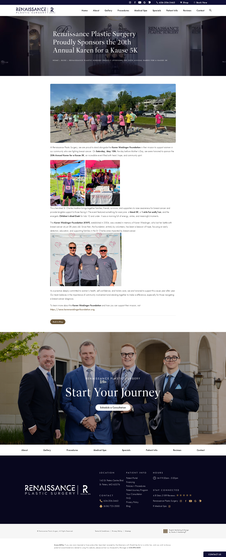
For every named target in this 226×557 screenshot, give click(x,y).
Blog (64, 60)
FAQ (128, 498)
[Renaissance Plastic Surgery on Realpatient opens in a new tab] (149, 2)
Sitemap (128, 531)
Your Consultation (134, 494)
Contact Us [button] (214, 554)
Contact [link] (200, 10)
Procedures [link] (123, 10)
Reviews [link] (187, 10)
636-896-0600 (135, 548)
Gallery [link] (108, 10)
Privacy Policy (132, 502)
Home (56, 60)
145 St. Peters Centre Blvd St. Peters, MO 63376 (111, 482)
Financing (130, 482)
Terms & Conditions (102, 531)
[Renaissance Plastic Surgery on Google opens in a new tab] (144, 2)
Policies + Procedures (135, 485)
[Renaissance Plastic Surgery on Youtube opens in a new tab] (140, 2)
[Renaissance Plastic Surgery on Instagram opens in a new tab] (130, 2)
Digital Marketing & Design (179, 531)
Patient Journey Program (137, 490)
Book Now (201, 2)
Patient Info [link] (172, 10)
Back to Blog (58, 322)
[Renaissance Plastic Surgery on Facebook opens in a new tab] (135, 2)
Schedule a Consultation (113, 407)
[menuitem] (84, 10)
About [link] (96, 10)
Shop (185, 2)
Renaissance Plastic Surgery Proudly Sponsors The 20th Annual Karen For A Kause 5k (118, 60)
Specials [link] (157, 10)
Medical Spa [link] (140, 10)
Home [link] (85, 10)
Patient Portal (132, 477)
